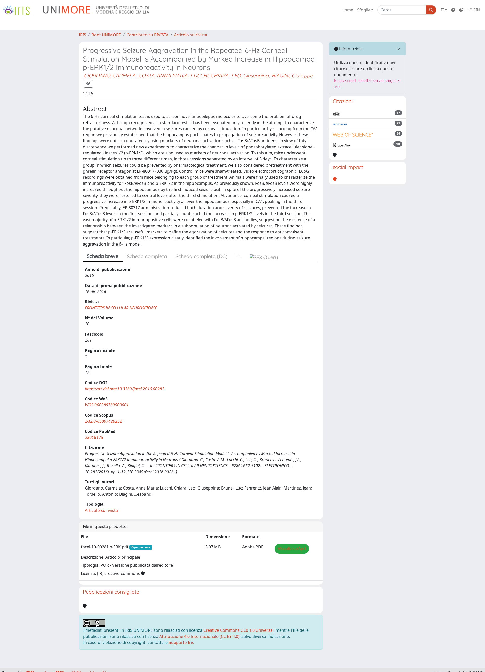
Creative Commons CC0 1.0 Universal (238, 630)
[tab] (238, 256)
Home (347, 10)
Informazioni (350, 48)
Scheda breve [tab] (102, 256)
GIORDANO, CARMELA (109, 75)
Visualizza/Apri (292, 549)
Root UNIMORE (106, 35)
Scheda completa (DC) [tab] (201, 256)
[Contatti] (461, 10)
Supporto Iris (181, 642)
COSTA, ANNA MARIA (162, 75)
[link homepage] (18, 10)
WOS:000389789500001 (107, 405)
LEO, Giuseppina (250, 75)
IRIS (82, 35)
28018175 (94, 437)
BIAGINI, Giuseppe (292, 75)
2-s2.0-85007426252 (103, 421)
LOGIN (473, 10)
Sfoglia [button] (363, 10)
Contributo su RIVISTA (147, 35)
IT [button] (442, 10)
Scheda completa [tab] (147, 256)
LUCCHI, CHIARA (209, 75)
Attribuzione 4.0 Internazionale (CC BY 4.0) (199, 636)
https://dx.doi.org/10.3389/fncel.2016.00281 (124, 389)
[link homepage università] (96, 10)
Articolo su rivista (190, 35)
